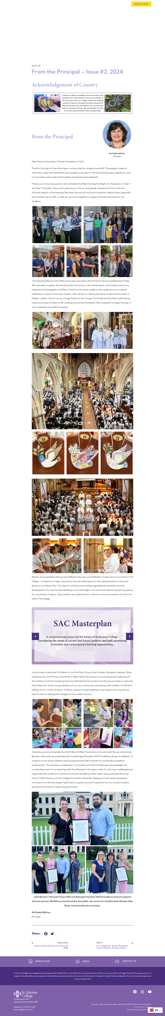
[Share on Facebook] (46, 933)
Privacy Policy (139, 1007)
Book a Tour (141, 4)
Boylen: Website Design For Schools (139, 1010)
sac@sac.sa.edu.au (26, 1010)
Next (129, 636)
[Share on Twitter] (52, 933)
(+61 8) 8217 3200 (28, 1007)
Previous (35, 636)
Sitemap (148, 1007)
